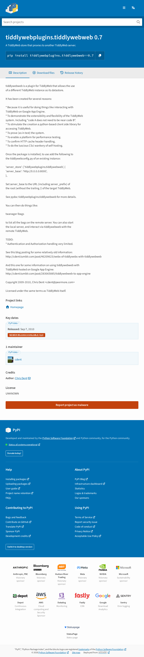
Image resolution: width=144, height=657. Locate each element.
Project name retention (18, 493)
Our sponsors (82, 498)
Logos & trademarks (86, 493)
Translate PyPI (13, 526)
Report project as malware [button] (72, 405)
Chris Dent (21, 378)
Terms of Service (83, 517)
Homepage (17, 307)
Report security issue (86, 522)
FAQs (8, 498)
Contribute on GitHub (17, 522)
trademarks (84, 649)
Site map (76, 652)
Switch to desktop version (19, 546)
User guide (11, 488)
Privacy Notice (82, 531)
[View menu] (124, 8)
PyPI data (12, 323)
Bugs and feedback (16, 517)
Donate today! (14, 453)
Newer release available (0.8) (26, 335)
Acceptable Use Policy (86, 536)
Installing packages (16, 479)
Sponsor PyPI (13, 531)
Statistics (80, 488)
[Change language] (133, 8)
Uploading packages (17, 484)
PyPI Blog (80, 479)
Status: (23, 444)
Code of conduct (83, 526)
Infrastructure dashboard (88, 484)
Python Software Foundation (57, 438)
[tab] (17, 73)
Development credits (17, 536)
